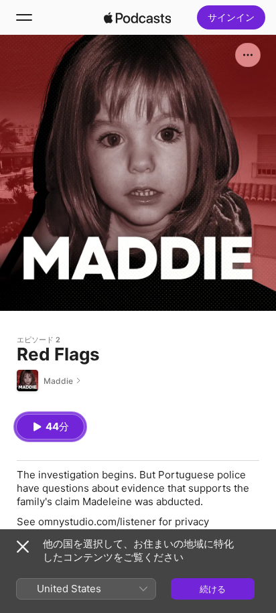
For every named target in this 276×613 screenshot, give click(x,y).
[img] (137, 17)
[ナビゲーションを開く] (24, 17)
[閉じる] (23, 547)
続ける (213, 589)
